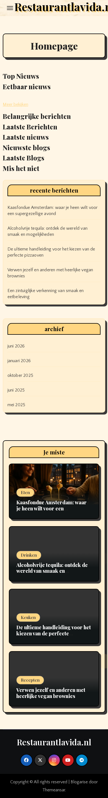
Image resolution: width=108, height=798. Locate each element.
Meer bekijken (15, 104)
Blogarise (79, 781)
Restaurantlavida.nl (54, 742)
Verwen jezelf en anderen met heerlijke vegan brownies (50, 693)
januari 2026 (19, 360)
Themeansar (53, 789)
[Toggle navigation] (10, 8)
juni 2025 (16, 390)
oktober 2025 (20, 375)
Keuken (28, 617)
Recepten (30, 680)
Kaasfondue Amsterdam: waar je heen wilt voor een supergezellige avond (51, 508)
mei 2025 (16, 404)
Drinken (29, 555)
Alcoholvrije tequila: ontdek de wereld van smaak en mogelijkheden (52, 571)
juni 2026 (16, 346)
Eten (25, 492)
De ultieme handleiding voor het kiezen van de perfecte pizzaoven (53, 633)
